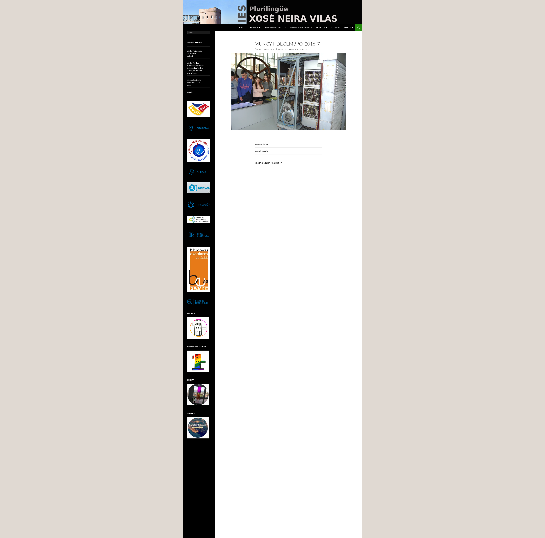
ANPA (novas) (192, 73)
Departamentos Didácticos (275, 27)
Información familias (195, 68)
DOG (189, 85)
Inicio (241, 27)
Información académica (300, 27)
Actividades (335, 27)
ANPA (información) (194, 71)
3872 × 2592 (282, 49)
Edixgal (190, 56)
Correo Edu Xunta (194, 80)
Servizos (347, 27)
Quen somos (253, 27)
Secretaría (320, 27)
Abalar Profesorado (194, 51)
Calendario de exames (195, 65)
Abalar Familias (193, 63)
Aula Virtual (191, 53)
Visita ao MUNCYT (299, 49)
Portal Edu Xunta (193, 82)
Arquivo (190, 92)
